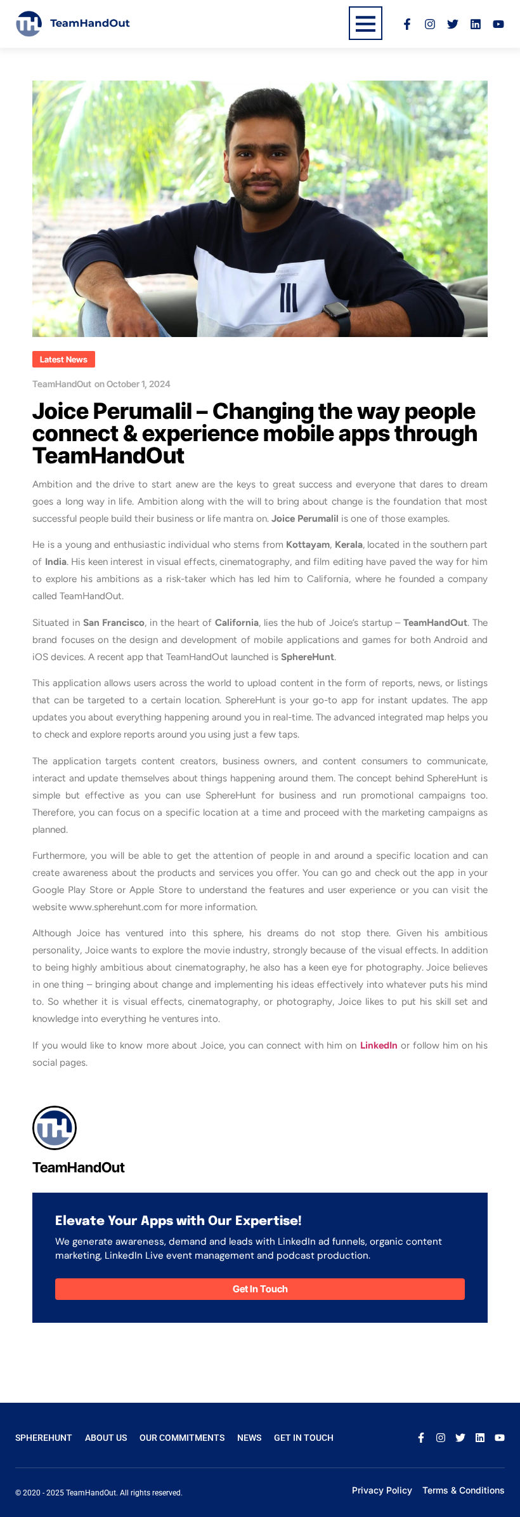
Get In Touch (304, 1438)
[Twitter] (452, 24)
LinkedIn (379, 1045)
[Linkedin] (475, 24)
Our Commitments (182, 1438)
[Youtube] (498, 24)
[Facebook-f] (407, 24)
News (249, 1438)
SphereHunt (43, 1438)
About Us (106, 1438)
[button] (63, 359)
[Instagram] (430, 24)
